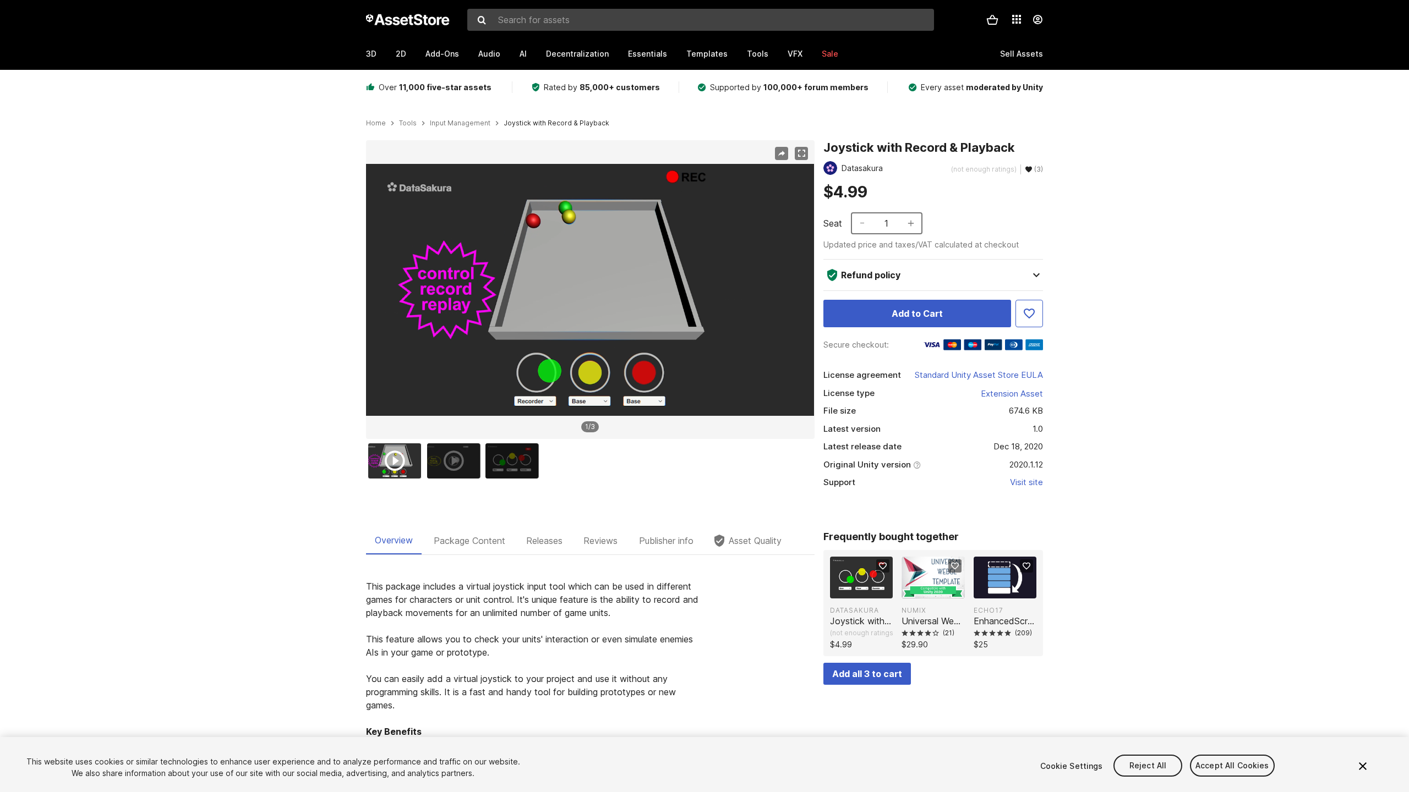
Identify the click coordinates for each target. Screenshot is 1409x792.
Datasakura (854, 610)
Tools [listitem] (408, 123)
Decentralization (577, 53)
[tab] (394, 540)
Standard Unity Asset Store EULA (979, 375)
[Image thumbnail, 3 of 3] (514, 461)
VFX (795, 53)
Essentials (647, 53)
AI (523, 53)
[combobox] (700, 20)
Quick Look (867, 589)
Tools (757, 53)
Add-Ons (442, 53)
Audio (489, 53)
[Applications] (1016, 19)
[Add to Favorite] (1029, 313)
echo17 (988, 610)
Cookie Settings (1071, 766)
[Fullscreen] (801, 153)
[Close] (1362, 766)
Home (376, 123)
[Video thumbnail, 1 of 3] (397, 461)
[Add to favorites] (882, 566)
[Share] (781, 153)
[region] (590, 290)
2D (401, 53)
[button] (992, 19)
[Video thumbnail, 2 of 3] (456, 461)
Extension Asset (1012, 393)
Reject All (1147, 766)
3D (371, 53)
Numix (914, 610)
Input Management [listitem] (460, 123)
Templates (707, 53)
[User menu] (1037, 19)
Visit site (1026, 482)
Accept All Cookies (1232, 766)
